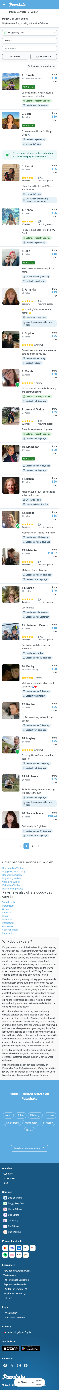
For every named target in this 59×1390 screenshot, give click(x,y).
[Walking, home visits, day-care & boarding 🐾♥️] (29, 681)
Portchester (8, 923)
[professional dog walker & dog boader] (29, 717)
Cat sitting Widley (11, 881)
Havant (5, 916)
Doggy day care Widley (13, 871)
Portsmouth (8, 905)
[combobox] (29, 32)
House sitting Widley (12, 888)
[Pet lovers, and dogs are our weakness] (29, 641)
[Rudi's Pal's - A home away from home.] (29, 266)
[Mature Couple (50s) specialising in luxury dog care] (29, 491)
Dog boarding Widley (12, 868)
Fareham (6, 912)
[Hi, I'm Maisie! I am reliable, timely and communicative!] (29, 386)
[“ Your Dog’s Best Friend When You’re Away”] (29, 184)
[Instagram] (19, 1365)
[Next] (39, 846)
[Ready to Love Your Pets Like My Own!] (29, 226)
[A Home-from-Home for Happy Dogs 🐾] (29, 128)
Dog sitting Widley (11, 878)
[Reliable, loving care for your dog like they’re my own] (29, 790)
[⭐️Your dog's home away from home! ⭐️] (29, 307)
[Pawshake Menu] (4, 4)
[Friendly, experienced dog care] (29, 424)
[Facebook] (5, 1365)
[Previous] (20, 846)
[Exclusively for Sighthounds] (29, 824)
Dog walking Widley (12, 875)
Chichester (7, 926)
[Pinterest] (26, 1365)
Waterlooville (8, 902)
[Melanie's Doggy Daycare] (29, 564)
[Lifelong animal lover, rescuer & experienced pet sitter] (29, 90)
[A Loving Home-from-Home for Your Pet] (29, 753)
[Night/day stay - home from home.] (29, 527)
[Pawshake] (18, 4)
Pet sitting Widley (11, 885)
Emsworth (7, 933)
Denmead (7, 919)
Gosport (6, 909)
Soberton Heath (10, 929)
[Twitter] (12, 1365)
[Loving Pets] (29, 602)
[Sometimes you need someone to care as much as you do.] (29, 348)
